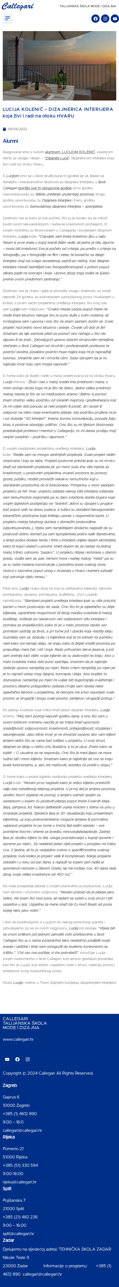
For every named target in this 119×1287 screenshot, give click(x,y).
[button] (7, 19)
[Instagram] (105, 18)
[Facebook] (95, 18)
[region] (59, 1239)
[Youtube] (115, 18)
